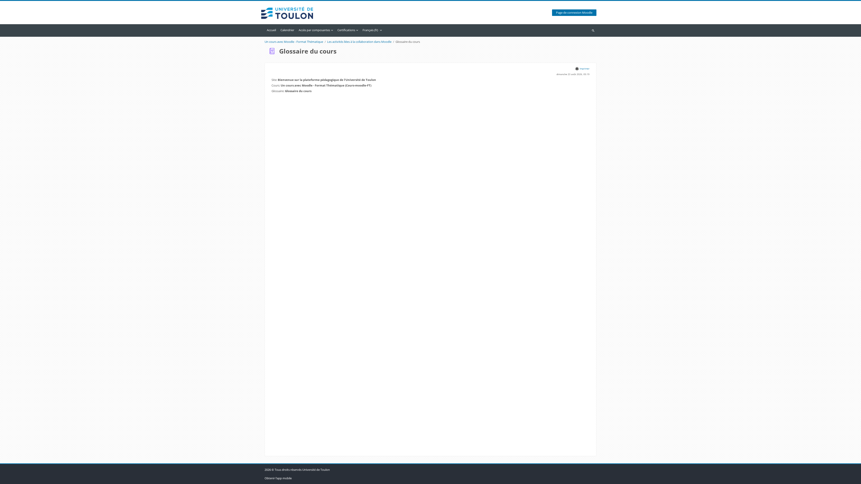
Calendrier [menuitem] (287, 30)
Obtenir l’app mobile (278, 478)
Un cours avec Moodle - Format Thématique (294, 42)
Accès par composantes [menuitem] (314, 30)
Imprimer (584, 68)
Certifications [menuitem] (346, 30)
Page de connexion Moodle (574, 13)
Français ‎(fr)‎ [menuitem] (370, 30)
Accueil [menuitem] (271, 30)
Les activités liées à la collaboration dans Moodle (359, 42)
